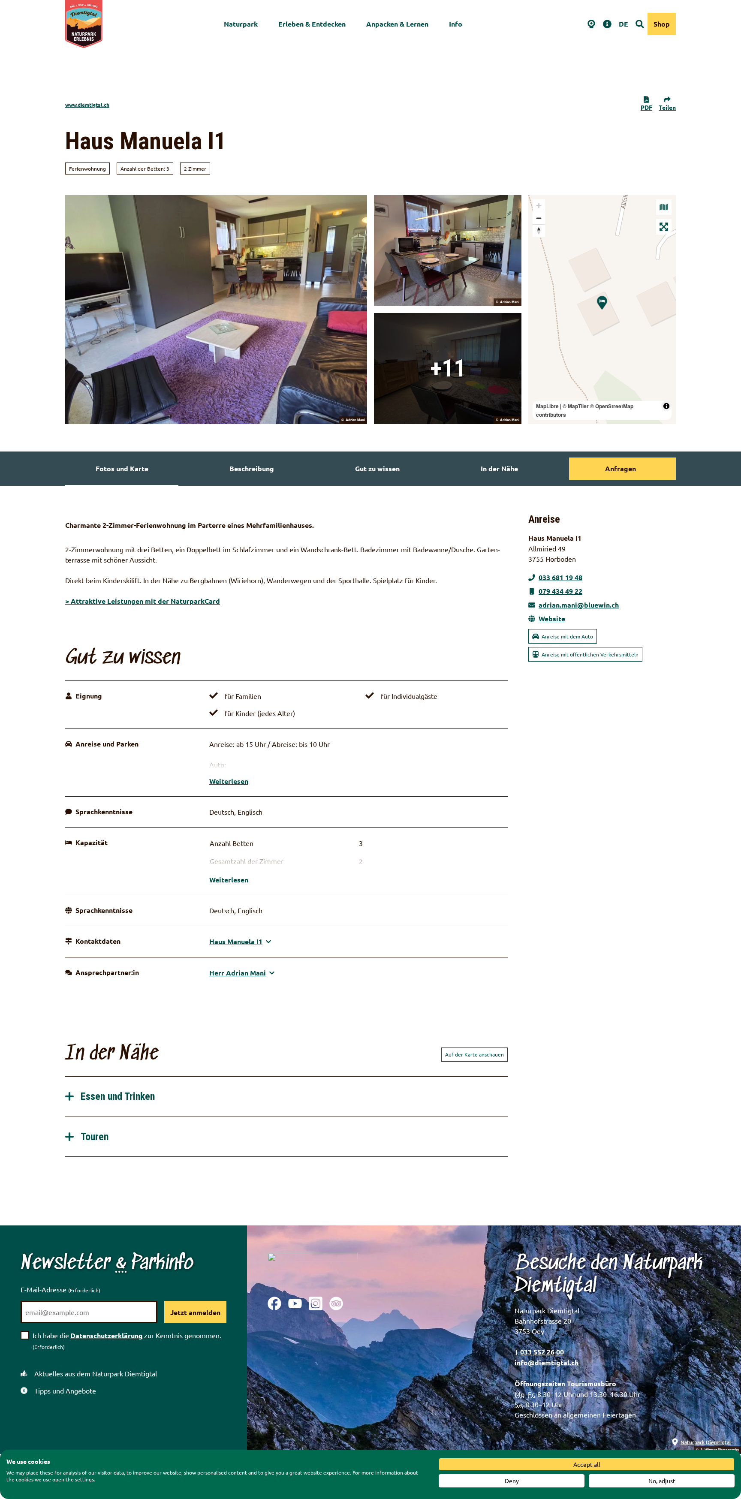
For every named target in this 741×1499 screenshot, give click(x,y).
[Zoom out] (539, 218)
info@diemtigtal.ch (546, 1362)
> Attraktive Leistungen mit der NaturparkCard (142, 600)
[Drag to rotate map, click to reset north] (539, 230)
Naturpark (241, 23)
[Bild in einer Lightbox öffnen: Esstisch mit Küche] (447, 250)
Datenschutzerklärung (106, 1335)
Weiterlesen (228, 781)
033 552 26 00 (542, 1351)
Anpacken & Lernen (397, 23)
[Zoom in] (539, 205)
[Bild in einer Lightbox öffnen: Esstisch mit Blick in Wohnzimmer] (447, 368)
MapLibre (547, 406)
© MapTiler (576, 406)
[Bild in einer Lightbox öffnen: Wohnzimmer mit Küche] (216, 309)
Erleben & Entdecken (312, 23)
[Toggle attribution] (666, 406)
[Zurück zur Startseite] (83, 24)
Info (455, 23)
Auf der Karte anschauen (474, 1054)
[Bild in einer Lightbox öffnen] (313, 1268)
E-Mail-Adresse (60, 1289)
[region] (602, 309)
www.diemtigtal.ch (87, 104)
